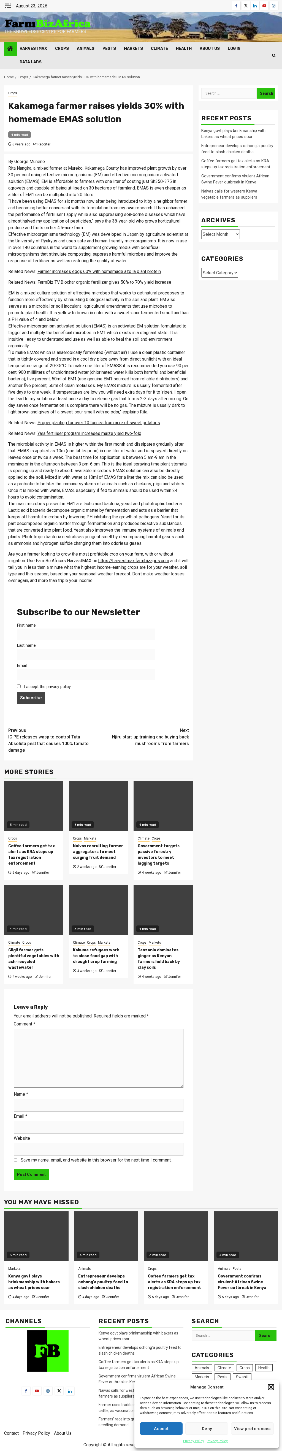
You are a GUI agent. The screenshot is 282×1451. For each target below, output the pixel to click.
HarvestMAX (33, 48)
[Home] (10, 49)
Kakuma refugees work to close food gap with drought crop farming (96, 956)
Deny (207, 1428)
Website (22, 1138)
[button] (271, 1387)
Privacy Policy (193, 1441)
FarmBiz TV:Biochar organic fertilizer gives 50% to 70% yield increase (104, 282)
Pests (109, 48)
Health (184, 48)
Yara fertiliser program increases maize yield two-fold (89, 433)
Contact (11, 1433)
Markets (133, 48)
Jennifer (42, 873)
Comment (24, 1024)
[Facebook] (26, 1391)
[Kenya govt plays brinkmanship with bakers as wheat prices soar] (36, 1236)
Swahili (242, 1377)
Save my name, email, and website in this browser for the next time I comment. (96, 1160)
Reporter (43, 144)
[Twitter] (59, 1391)
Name (21, 1094)
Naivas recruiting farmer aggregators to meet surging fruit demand (98, 852)
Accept (161, 1428)
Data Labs (31, 62)
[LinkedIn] (70, 1391)
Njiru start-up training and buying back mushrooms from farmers (150, 737)
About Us (210, 48)
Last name (26, 645)
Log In (234, 48)
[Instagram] (48, 1391)
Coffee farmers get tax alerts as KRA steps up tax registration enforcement (174, 1282)
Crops (62, 48)
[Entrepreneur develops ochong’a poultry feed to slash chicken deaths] (106, 1236)
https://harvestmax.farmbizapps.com (133, 560)
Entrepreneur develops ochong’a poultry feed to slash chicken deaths (103, 1282)
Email (22, 665)
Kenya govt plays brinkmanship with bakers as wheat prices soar (34, 1282)
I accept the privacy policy (47, 686)
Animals (85, 48)
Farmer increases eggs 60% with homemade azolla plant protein (99, 271)
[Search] (273, 55)
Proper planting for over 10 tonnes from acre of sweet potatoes (98, 422)
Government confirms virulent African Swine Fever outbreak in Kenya (242, 1282)
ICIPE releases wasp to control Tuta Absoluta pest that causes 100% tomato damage (48, 740)
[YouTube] (37, 1391)
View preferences (252, 1428)
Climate (159, 48)
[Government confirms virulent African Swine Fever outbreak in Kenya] (246, 1236)
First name (26, 625)
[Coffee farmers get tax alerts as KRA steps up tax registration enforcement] (176, 1236)
